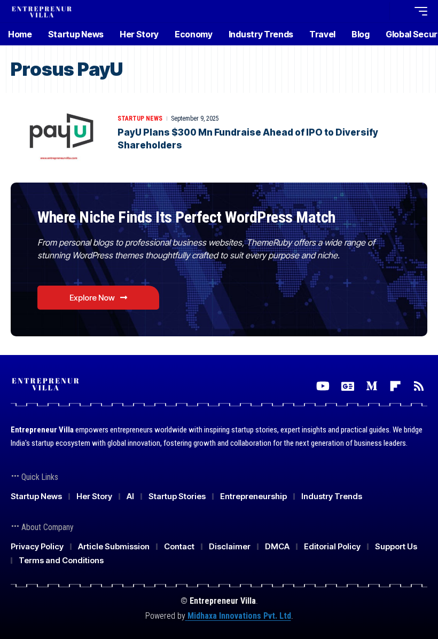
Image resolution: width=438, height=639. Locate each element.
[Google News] (348, 386)
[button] (379, 11)
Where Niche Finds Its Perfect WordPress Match (186, 217)
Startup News (140, 118)
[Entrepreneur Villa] (42, 11)
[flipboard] (395, 386)
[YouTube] (323, 386)
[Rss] (418, 386)
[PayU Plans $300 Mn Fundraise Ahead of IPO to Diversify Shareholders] (59, 132)
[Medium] (371, 386)
